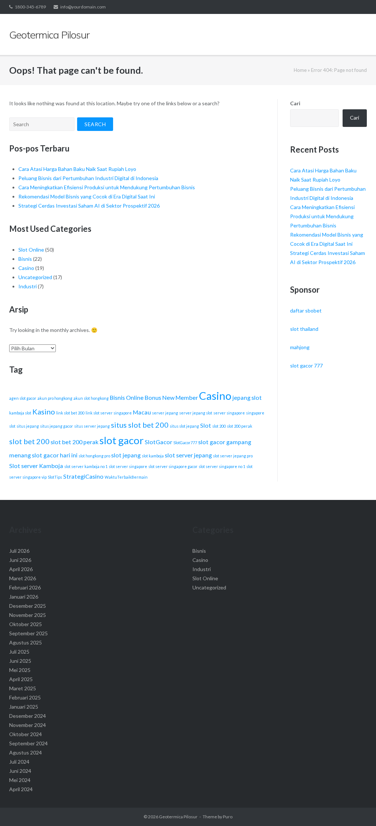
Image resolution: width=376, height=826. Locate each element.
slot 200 (219, 426)
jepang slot (247, 397)
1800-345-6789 (30, 7)
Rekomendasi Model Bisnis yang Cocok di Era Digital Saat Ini (86, 196)
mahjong (300, 347)
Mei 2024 (19, 780)
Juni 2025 (20, 661)
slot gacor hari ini (54, 455)
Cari (295, 103)
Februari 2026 (25, 587)
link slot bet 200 (70, 412)
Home (300, 70)
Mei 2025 (19, 670)
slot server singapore (128, 466)
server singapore (229, 412)
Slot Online (31, 249)
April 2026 (21, 569)
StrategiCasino (83, 476)
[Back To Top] (358, 808)
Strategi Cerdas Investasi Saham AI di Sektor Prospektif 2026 (89, 205)
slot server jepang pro (233, 455)
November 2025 (27, 615)
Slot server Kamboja (36, 465)
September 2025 (28, 633)
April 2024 (21, 789)
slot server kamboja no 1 (86, 466)
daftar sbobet (306, 310)
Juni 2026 (20, 560)
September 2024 (28, 743)
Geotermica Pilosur (178, 816)
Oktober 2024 (25, 734)
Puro (227, 816)
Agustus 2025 (25, 642)
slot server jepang (188, 455)
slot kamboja (153, 455)
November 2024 (27, 725)
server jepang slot (195, 412)
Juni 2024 (20, 771)
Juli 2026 (19, 551)
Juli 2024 (19, 762)
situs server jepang (92, 426)
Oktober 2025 (25, 624)
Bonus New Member (171, 397)
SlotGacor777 (185, 442)
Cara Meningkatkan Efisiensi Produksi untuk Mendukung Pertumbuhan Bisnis (106, 187)
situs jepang (28, 426)
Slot (205, 425)
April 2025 (21, 679)
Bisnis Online (127, 397)
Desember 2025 (27, 606)
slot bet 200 (29, 441)
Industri (27, 286)
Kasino (43, 411)
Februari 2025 (25, 697)
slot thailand (304, 329)
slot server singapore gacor (173, 466)
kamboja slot (20, 412)
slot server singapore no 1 (222, 466)
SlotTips (55, 477)
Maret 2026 (22, 578)
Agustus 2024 (25, 752)
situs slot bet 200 (140, 424)
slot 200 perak (239, 426)
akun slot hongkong (91, 398)
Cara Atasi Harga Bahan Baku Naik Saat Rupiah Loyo (77, 169)
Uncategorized (35, 277)
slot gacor (122, 440)
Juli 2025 (19, 651)
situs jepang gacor (56, 426)
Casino (26, 268)
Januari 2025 (23, 706)
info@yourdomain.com (83, 7)
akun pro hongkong (54, 398)
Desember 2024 (27, 716)
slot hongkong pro (94, 455)
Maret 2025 (22, 688)
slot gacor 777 (306, 365)
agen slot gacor (22, 398)
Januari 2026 (23, 596)
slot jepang (126, 455)
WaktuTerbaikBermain (126, 477)
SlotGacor (158, 441)
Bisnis (25, 259)
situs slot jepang (184, 426)
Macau (142, 412)
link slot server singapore (109, 412)
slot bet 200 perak (74, 441)
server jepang (165, 412)
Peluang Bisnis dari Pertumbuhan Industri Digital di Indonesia (88, 178)
